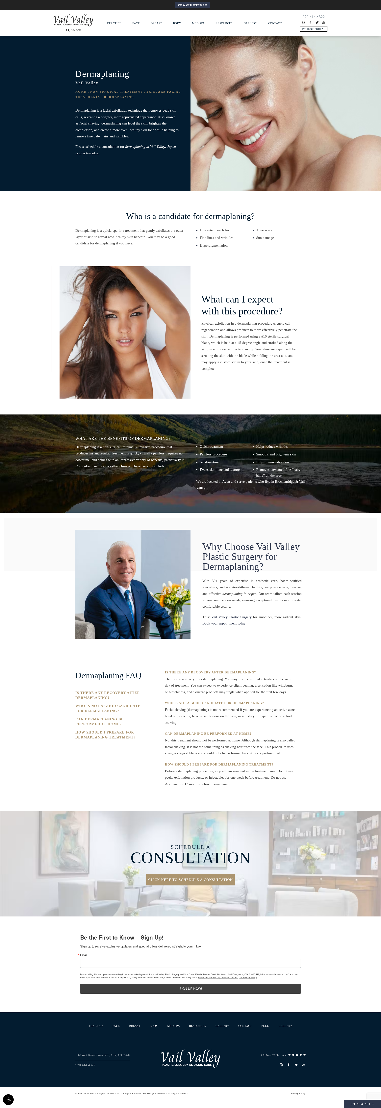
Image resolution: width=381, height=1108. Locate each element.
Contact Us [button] (362, 1104)
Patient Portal (313, 28)
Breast (156, 23)
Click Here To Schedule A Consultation (190, 880)
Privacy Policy (298, 1093)
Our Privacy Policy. (248, 977)
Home (81, 91)
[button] (8, 1099)
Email (84, 954)
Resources (224, 23)
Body (177, 23)
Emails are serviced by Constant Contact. (218, 977)
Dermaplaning (119, 96)
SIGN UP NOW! (190, 988)
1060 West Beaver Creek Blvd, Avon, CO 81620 (102, 1055)
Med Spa (198, 23)
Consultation (191, 855)
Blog (265, 1025)
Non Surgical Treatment (116, 91)
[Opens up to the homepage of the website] (190, 1059)
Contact (275, 23)
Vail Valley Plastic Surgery (231, 617)
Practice (114, 23)
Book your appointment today (223, 623)
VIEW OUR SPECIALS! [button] (192, 5)
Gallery (250, 23)
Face (136, 23)
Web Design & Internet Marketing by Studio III (165, 1093)
